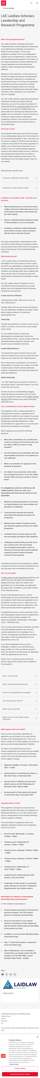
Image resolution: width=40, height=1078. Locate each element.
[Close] (37, 1037)
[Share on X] (14, 974)
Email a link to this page (2, 974)
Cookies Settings (19, 1068)
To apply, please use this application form (16, 578)
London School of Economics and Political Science (3, 3)
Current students (8, 8)
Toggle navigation (37, 8)
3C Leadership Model (22, 107)
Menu (37, 3)
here (19, 945)
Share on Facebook (6, 974)
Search (31, 3)
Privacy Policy (14, 1064)
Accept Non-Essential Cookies (20, 1074)
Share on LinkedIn (10, 974)
